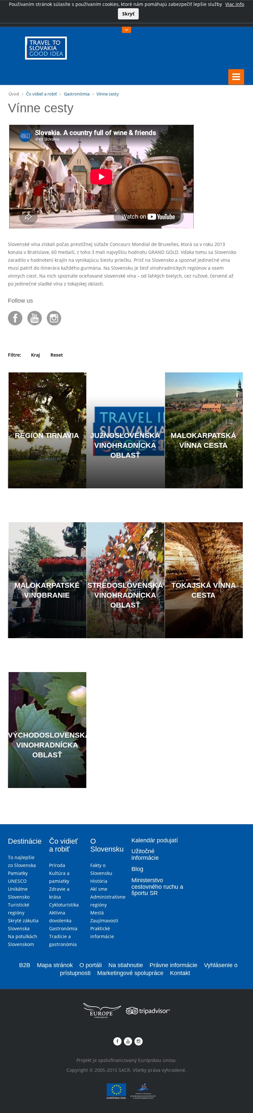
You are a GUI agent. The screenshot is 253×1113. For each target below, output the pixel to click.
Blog (137, 869)
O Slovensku (106, 845)
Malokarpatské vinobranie (47, 590)
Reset (56, 355)
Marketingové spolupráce (130, 973)
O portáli (90, 965)
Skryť (128, 14)
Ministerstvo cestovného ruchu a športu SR (157, 887)
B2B (24, 965)
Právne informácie (173, 965)
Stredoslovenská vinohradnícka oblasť (125, 595)
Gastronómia (77, 94)
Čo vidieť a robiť (41, 94)
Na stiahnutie (125, 965)
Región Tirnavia (47, 435)
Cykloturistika (64, 905)
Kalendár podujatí (154, 840)
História (98, 881)
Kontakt (180, 973)
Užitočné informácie (145, 854)
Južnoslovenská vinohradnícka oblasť (125, 445)
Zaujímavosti (104, 920)
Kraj (35, 355)
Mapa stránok (55, 965)
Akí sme (98, 889)
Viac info (234, 4)
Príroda (57, 865)
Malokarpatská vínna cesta (203, 440)
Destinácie (23, 841)
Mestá (97, 912)
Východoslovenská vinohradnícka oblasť (47, 745)
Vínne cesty (108, 94)
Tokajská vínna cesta (203, 590)
